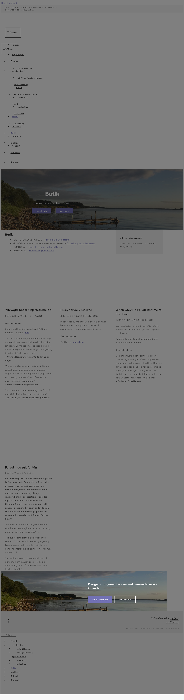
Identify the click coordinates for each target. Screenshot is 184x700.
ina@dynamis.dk (172, 628)
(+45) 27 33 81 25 (131, 628)
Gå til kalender (100, 599)
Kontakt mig (125, 599)
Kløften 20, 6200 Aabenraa (152, 628)
